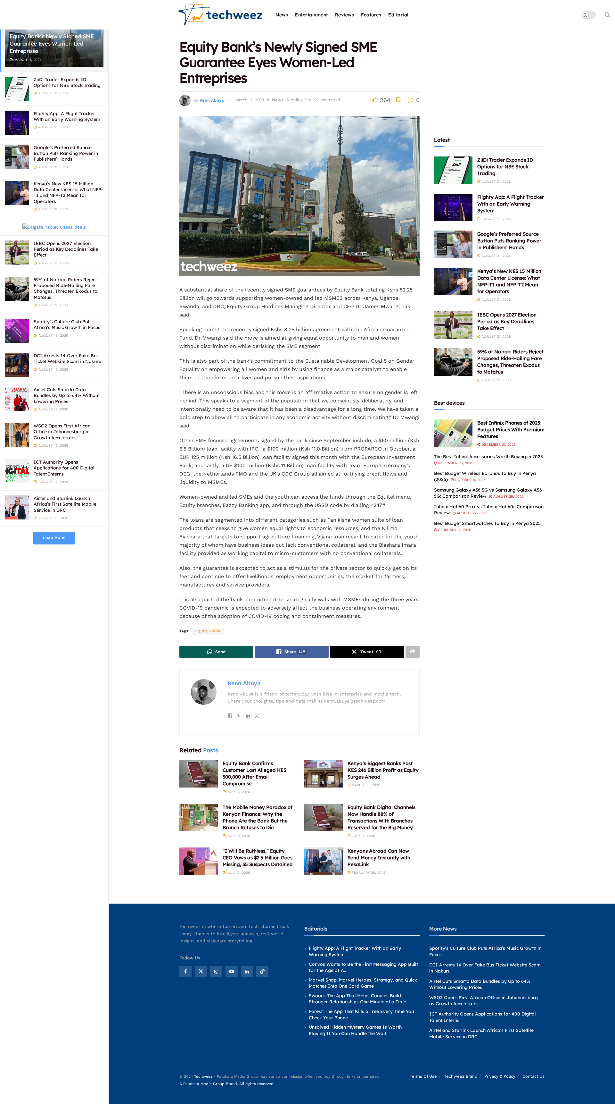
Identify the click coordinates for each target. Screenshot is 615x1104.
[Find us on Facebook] (185, 971)
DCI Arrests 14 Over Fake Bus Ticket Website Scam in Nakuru (67, 358)
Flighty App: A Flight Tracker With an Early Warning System (67, 116)
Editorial (398, 15)
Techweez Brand (460, 1076)
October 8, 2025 (469, 480)
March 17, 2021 (249, 99)
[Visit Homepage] (220, 15)
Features (371, 15)
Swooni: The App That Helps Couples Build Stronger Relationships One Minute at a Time (357, 999)
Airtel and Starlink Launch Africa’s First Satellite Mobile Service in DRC (65, 504)
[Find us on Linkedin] (247, 971)
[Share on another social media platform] (413, 652)
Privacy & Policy (499, 1076)
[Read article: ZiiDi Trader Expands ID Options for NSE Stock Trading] (453, 170)
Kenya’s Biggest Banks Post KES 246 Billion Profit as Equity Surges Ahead (383, 770)
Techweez (203, 1076)
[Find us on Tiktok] (262, 971)
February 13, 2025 (454, 530)
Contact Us (533, 1076)
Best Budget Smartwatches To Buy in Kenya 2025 (487, 523)
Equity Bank (208, 631)
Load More (54, 538)
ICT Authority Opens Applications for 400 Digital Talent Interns (64, 467)
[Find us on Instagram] (216, 971)
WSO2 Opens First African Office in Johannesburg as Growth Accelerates (62, 431)
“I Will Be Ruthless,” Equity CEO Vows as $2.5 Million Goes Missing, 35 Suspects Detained (258, 857)
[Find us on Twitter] (201, 971)
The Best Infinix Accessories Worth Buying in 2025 (488, 456)
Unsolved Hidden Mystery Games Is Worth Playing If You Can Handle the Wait (355, 1030)
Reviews (344, 15)
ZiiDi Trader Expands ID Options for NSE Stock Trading (67, 82)
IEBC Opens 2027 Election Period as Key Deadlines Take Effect (66, 249)
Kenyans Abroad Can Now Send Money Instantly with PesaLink (379, 857)
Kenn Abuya (212, 99)
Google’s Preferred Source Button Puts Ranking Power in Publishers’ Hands (66, 153)
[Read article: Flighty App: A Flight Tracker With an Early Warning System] (453, 207)
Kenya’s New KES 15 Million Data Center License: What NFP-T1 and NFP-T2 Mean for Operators (68, 192)
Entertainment (311, 15)
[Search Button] (607, 15)
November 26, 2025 (455, 463)
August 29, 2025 (507, 496)
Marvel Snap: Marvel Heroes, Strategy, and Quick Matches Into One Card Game (363, 983)
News (281, 15)
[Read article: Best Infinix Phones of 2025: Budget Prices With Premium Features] (453, 433)
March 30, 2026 (365, 785)
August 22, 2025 (471, 513)
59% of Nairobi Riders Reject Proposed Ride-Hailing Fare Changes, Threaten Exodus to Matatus (65, 288)
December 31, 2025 (497, 444)
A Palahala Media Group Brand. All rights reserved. (227, 1084)
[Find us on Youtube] (232, 971)
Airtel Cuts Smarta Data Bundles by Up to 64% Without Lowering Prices (67, 395)
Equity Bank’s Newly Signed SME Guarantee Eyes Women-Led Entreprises (52, 43)
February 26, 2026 (368, 873)
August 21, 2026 (495, 182)
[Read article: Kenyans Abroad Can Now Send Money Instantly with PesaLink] (323, 861)
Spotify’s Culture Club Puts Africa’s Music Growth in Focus (67, 324)
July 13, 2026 (238, 792)
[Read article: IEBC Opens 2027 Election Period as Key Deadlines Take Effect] (453, 325)
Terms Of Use (423, 1076)
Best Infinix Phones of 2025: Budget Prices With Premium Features (511, 429)
